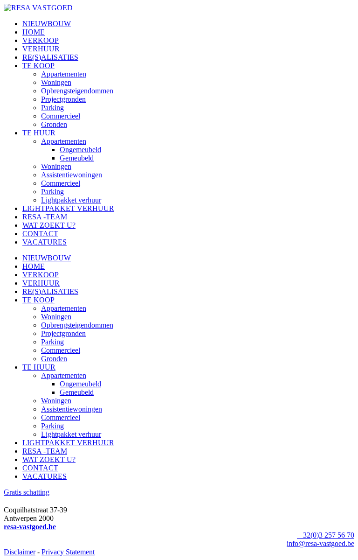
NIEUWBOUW (46, 24)
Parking (52, 108)
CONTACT (40, 234)
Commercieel (60, 116)
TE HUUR (38, 133)
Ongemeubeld (80, 150)
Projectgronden (63, 99)
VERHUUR (41, 49)
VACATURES (44, 242)
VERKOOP (40, 40)
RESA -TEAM (44, 217)
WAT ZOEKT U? (49, 225)
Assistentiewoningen (71, 175)
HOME (33, 32)
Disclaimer (19, 552)
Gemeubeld (77, 158)
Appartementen (63, 74)
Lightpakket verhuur (71, 200)
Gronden (54, 124)
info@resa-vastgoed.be (320, 543)
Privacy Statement (68, 552)
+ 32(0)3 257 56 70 (325, 535)
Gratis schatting (26, 492)
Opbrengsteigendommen (77, 91)
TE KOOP (38, 66)
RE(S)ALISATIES (50, 57)
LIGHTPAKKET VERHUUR (68, 208)
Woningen (56, 82)
